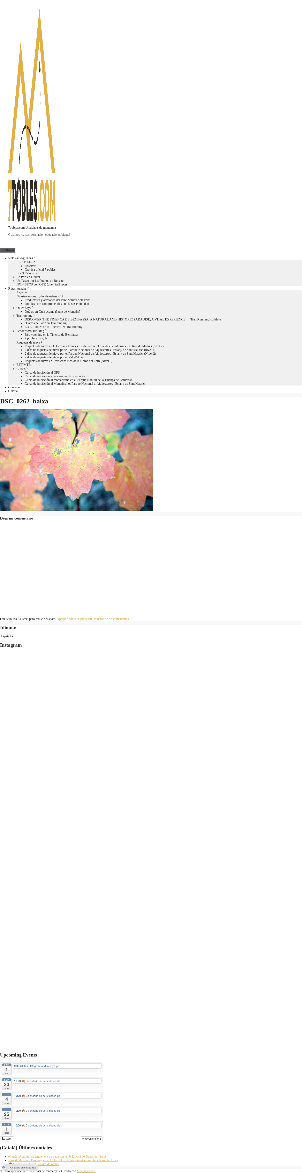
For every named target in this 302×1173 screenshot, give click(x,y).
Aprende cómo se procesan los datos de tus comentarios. (93, 619)
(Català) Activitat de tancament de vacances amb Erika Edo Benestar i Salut (57, 1156)
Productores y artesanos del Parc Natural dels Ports (57, 300)
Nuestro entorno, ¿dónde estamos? (38, 296)
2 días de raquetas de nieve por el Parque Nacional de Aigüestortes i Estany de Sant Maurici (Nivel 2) (90, 353)
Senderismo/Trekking (30, 331)
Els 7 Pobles (24, 262)
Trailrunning (24, 315)
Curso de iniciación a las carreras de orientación (55, 376)
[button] (7, 1139)
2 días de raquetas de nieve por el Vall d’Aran (54, 357)
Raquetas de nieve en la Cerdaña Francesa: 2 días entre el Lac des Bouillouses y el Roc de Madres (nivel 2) (94, 346)
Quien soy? (23, 308)
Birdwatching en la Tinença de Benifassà (51, 334)
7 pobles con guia (36, 338)
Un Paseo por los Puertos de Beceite (39, 280)
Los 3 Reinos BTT (28, 273)
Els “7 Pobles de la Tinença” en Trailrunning (53, 326)
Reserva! (30, 266)
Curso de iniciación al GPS (42, 372)
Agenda (21, 292)
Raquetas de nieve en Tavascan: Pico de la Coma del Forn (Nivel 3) (68, 361)
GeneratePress (86, 1171)
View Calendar (90, 1138)
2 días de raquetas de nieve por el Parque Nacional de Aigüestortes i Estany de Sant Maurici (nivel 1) (90, 350)
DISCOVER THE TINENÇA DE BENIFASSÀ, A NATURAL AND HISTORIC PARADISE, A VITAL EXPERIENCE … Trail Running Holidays (123, 319)
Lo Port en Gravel (28, 277)
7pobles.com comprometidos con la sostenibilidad (57, 303)
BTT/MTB (23, 364)
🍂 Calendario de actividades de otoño (33, 1164)
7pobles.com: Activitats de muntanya (32, 227)
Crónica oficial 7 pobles (40, 269)
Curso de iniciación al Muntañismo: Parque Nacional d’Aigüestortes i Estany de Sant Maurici (85, 383)
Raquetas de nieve (28, 342)
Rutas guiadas (17, 288)
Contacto (14, 387)
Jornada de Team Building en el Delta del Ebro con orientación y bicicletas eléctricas (63, 1160)
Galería (13, 391)
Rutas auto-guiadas (20, 258)
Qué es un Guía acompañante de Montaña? (53, 311)
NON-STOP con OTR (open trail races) (42, 284)
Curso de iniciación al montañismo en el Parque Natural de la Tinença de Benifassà (78, 380)
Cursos (20, 368)
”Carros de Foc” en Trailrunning (46, 323)
